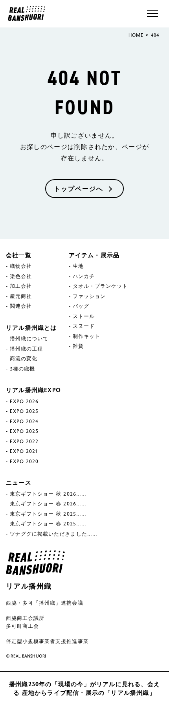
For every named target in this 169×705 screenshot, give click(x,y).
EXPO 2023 (24, 430)
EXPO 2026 (24, 401)
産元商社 (21, 296)
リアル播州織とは (31, 327)
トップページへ (78, 188)
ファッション (89, 296)
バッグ (81, 305)
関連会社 (21, 305)
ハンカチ (84, 276)
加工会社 (21, 285)
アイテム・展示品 (94, 255)
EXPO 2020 (24, 461)
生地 (78, 265)
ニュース (18, 482)
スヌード (84, 325)
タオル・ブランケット (100, 285)
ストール (84, 316)
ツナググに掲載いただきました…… (53, 533)
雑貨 (78, 345)
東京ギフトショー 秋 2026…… (48, 493)
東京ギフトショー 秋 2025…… (48, 513)
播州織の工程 (26, 348)
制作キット (86, 336)
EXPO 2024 (24, 421)
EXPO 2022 (24, 441)
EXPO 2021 (24, 450)
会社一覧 (18, 255)
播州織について (29, 338)
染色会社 (21, 276)
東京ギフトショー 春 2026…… (48, 503)
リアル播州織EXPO (33, 390)
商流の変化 (23, 358)
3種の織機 (22, 368)
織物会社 (21, 265)
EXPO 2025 (24, 410)
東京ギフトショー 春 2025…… (48, 523)
